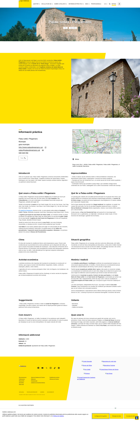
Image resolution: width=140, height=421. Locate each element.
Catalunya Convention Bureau (38, 382)
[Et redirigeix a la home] (25, 4)
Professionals (96, 4)
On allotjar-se (46, 4)
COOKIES (42, 392)
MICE (86, 4)
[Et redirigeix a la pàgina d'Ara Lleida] (86, 369)
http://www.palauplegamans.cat (31, 147)
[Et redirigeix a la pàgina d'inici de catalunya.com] (23, 368)
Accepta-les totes (130, 416)
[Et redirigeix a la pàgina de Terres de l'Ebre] (87, 365)
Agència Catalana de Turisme (38, 377)
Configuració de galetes (100, 416)
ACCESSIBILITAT (50, 392)
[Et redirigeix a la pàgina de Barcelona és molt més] (109, 361)
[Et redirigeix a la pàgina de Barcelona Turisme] (109, 365)
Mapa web (21, 384)
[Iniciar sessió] (119, 4)
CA (105, 4)
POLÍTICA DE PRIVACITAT (32, 392)
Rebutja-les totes (116, 416)
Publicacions (22, 379)
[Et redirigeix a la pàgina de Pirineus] (87, 373)
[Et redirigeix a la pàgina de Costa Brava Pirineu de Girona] (108, 369)
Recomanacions (22, 377)
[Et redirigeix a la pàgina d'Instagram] (50, 368)
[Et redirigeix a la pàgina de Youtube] (42, 368)
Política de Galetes (58, 416)
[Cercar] (110, 4)
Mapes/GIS (21, 380)
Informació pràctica (75, 4)
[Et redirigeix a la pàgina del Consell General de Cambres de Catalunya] (86, 378)
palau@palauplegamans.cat (29, 150)
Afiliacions (33, 379)
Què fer (35, 4)
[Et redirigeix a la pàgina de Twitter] (46, 368)
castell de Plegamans (26, 210)
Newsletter (21, 382)
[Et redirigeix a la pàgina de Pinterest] (59, 368)
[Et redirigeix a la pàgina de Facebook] (38, 368)
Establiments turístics (54, 377)
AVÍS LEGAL (21, 392)
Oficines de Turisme (54, 379)
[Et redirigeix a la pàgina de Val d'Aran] (108, 373)
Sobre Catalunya (60, 4)
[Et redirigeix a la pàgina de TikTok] (55, 368)
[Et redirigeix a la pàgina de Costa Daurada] (87, 361)
